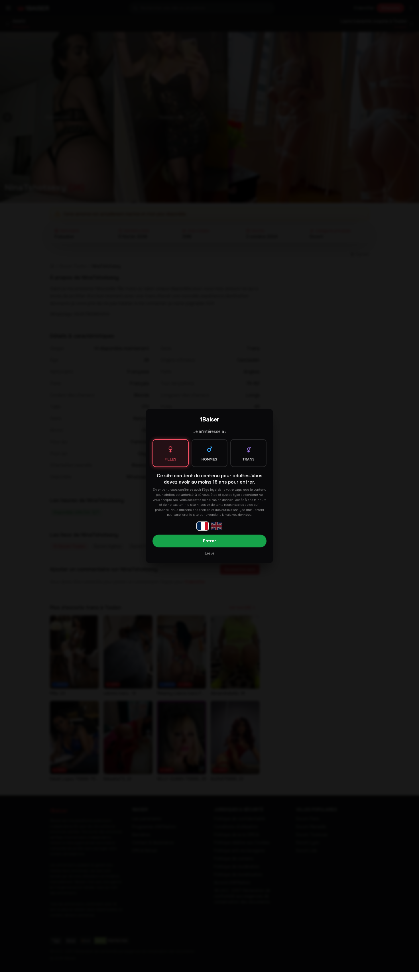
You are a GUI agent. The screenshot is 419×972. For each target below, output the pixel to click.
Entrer (209, 540)
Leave (209, 553)
